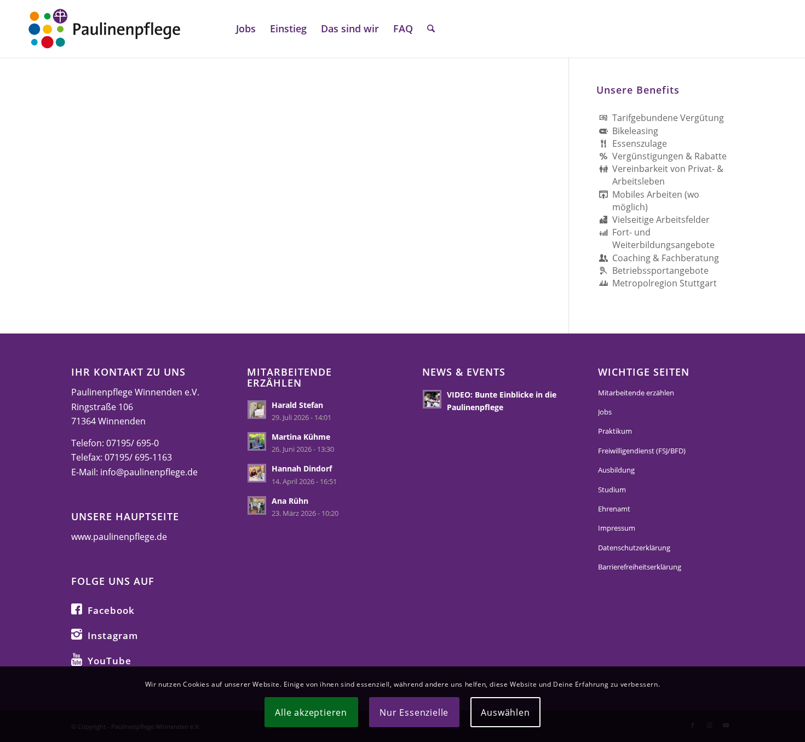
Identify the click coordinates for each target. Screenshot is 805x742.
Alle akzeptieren (311, 712)
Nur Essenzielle (414, 712)
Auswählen (505, 712)
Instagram (113, 635)
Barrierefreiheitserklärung (639, 567)
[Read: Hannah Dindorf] (257, 473)
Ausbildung (616, 470)
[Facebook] (76, 608)
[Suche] (431, 28)
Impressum (616, 528)
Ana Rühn (290, 501)
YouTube (109, 660)
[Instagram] (76, 633)
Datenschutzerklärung (634, 548)
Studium (612, 489)
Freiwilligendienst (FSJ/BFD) (642, 451)
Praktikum (615, 431)
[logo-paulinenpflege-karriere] (104, 28)
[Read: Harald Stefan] (257, 409)
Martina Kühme (301, 437)
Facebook (111, 610)
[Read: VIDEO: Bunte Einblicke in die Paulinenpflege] (432, 399)
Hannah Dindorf (302, 468)
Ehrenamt (614, 509)
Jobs (605, 412)
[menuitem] (246, 28)
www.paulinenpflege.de (119, 537)
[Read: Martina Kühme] (257, 441)
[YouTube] (76, 659)
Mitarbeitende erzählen (636, 393)
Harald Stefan (297, 405)
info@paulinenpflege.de (149, 472)
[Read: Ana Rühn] (257, 505)
